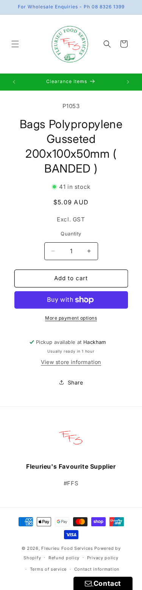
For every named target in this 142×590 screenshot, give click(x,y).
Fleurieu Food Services (67, 548)
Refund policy (64, 557)
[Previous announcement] (14, 82)
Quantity (71, 234)
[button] (15, 44)
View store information (71, 362)
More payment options (71, 318)
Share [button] (75, 382)
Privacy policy (103, 557)
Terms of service (48, 569)
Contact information (97, 569)
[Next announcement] (128, 82)
